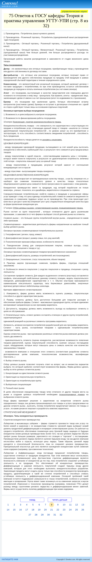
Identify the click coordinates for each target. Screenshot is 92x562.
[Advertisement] (46, 539)
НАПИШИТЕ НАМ (10, 559)
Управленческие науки (74, 11)
